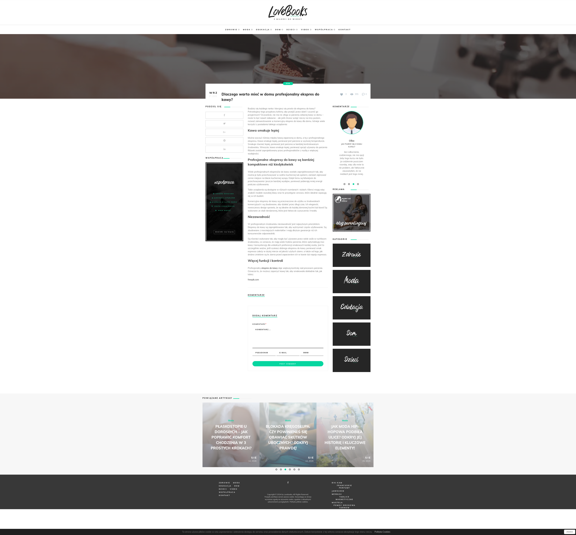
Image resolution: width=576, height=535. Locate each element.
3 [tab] (353, 183)
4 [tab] (358, 183)
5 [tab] (294, 469)
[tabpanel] (352, 146)
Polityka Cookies (382, 531)
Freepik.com (269, 497)
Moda (231, 420)
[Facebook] (288, 483)
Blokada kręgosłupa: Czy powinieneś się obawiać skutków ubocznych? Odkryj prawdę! (288, 437)
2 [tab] (349, 183)
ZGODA (569, 532)
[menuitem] (234, 30)
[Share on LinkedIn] (224, 149)
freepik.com (253, 279)
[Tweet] (224, 123)
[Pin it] (224, 140)
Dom (288, 83)
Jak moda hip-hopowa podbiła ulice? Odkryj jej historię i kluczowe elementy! (345, 437)
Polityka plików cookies (299, 502)
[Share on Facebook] (224, 115)
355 (356, 94)
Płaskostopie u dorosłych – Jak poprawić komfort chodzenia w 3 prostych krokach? (231, 437)
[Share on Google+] (224, 132)
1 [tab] (344, 183)
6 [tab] (299, 469)
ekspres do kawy (269, 268)
